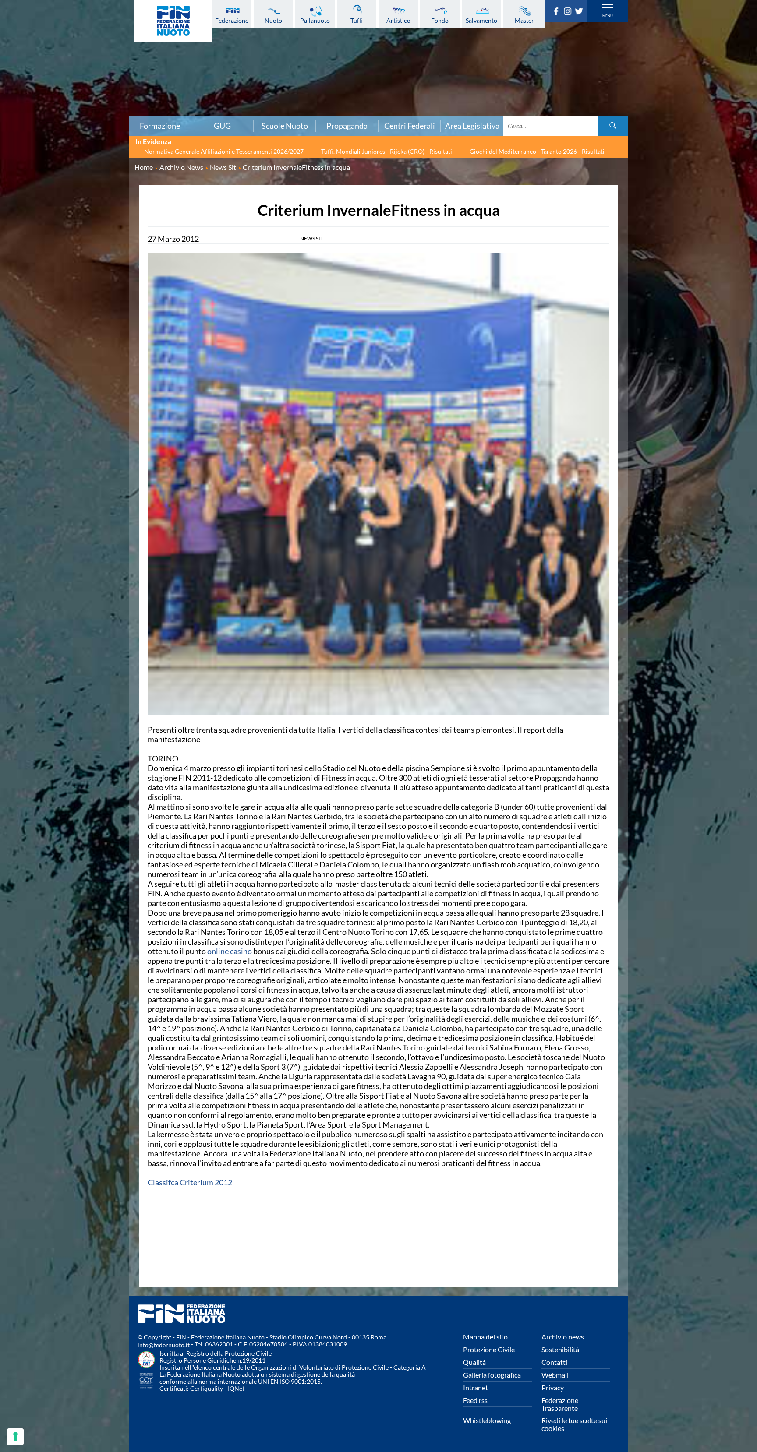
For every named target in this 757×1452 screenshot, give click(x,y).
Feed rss (475, 1400)
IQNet (236, 1388)
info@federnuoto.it (164, 1345)
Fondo (440, 20)
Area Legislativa (472, 126)
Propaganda (347, 126)
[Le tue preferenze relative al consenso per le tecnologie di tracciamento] (15, 1436)
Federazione (231, 20)
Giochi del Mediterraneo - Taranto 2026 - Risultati (537, 151)
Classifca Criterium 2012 (190, 1182)
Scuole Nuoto (285, 126)
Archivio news (562, 1336)
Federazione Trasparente (559, 1404)
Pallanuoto (315, 20)
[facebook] (557, 12)
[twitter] (580, 12)
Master (524, 20)
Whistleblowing (487, 1420)
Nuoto (273, 20)
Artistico (398, 20)
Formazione (160, 126)
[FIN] (173, 21)
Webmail (555, 1375)
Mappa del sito (485, 1336)
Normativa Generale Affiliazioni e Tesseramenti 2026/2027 (224, 151)
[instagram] (569, 12)
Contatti (554, 1362)
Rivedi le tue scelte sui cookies (574, 1424)
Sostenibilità (560, 1349)
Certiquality (206, 1388)
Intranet (475, 1387)
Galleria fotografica (492, 1375)
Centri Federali (409, 126)
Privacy (552, 1387)
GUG (222, 126)
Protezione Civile (489, 1349)
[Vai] (613, 126)
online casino (229, 951)
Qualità (474, 1362)
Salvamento (481, 20)
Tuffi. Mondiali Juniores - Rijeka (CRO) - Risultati (386, 151)
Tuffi (356, 20)
